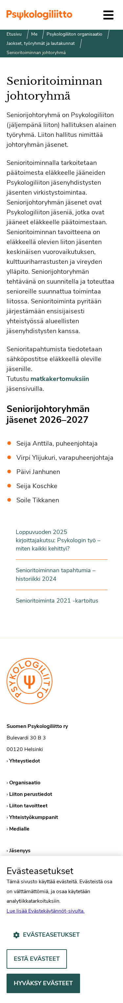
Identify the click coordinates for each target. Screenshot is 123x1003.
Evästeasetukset (51, 935)
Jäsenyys (20, 850)
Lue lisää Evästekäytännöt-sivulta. (46, 911)
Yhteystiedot (24, 761)
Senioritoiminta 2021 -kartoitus (57, 601)
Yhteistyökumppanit (33, 817)
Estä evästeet (37, 959)
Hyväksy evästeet (43, 983)
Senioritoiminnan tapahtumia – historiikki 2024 (55, 574)
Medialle (19, 828)
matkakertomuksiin (60, 378)
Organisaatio (24, 782)
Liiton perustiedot (30, 794)
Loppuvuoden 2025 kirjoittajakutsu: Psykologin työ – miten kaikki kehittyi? (58, 540)
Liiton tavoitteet (28, 805)
